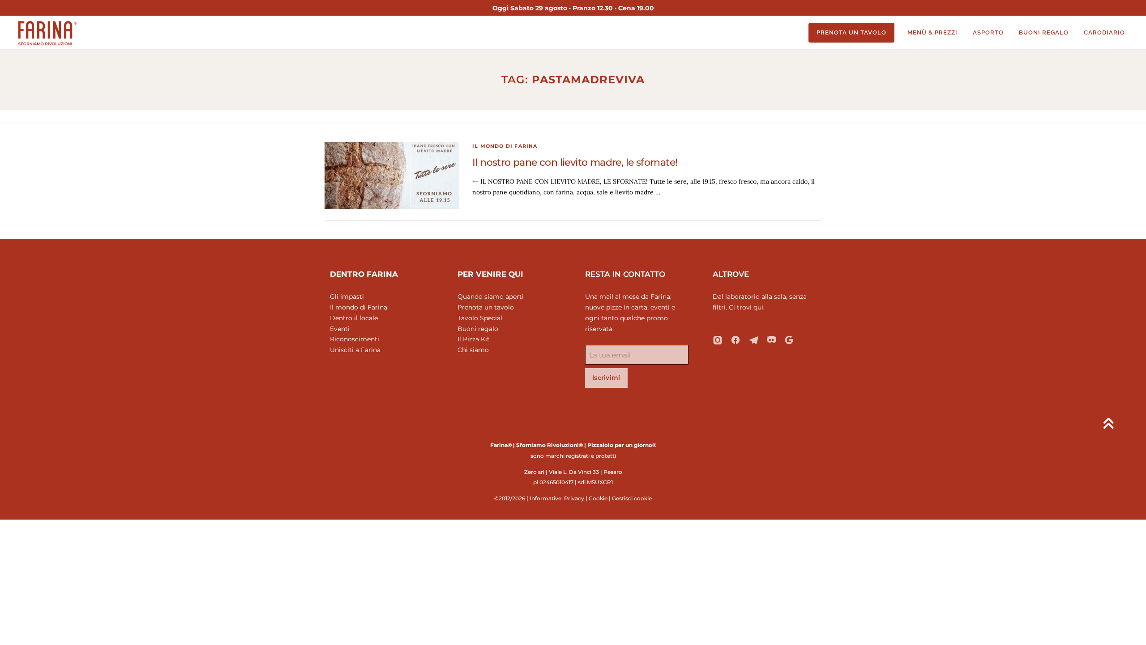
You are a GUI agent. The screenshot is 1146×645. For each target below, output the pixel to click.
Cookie (598, 498)
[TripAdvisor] (771, 340)
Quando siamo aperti (491, 296)
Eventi (340, 329)
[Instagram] (718, 340)
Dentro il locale (354, 318)
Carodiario (1104, 32)
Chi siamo (473, 350)
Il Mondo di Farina (505, 146)
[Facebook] (735, 340)
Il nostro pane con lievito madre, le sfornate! (574, 162)
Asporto (988, 32)
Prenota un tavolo (851, 32)
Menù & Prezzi (932, 32)
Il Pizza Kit (474, 339)
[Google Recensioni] (789, 340)
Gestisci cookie (632, 498)
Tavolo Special (480, 318)
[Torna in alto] (1108, 424)
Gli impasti (347, 296)
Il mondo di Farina (358, 307)
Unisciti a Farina (355, 350)
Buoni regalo (1044, 32)
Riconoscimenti (354, 339)
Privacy (574, 498)
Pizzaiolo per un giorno (619, 445)
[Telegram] (753, 340)
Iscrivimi (606, 378)
